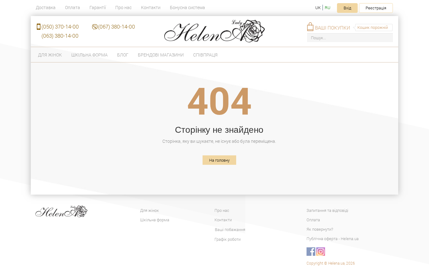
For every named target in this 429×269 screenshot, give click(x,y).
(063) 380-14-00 (60, 35)
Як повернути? (320, 229)
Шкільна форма (89, 55)
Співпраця (205, 55)
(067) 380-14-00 (116, 26)
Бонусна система (187, 7)
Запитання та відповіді (327, 210)
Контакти (150, 7)
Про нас (123, 7)
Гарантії (98, 7)
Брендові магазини (161, 55)
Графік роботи (228, 239)
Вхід (347, 8)
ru (327, 7)
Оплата (72, 7)
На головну (219, 160)
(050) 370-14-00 (60, 26)
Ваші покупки (332, 27)
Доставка (46, 7)
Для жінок (50, 55)
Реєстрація (376, 8)
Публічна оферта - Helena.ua (333, 238)
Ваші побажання (230, 229)
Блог (122, 55)
